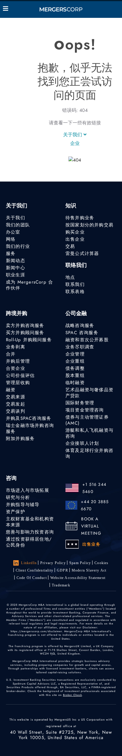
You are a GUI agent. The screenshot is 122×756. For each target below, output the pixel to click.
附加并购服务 (20, 439)
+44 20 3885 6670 (95, 505)
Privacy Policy (53, 563)
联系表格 (75, 292)
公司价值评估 (20, 375)
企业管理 (75, 354)
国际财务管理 (79, 403)
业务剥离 (15, 347)
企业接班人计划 (82, 443)
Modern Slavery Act (89, 570)
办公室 (13, 232)
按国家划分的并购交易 (89, 225)
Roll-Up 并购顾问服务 (29, 340)
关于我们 (73, 134)
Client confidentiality (34, 570)
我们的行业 (18, 246)
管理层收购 (18, 383)
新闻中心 (15, 268)
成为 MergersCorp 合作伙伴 (29, 285)
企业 (75, 143)
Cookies (101, 563)
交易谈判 (15, 411)
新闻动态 (15, 261)
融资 (10, 390)
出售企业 (75, 239)
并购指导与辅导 (22, 505)
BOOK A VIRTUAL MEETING (91, 526)
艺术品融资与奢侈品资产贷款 (89, 393)
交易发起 (15, 404)
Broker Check (72, 695)
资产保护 (15, 512)
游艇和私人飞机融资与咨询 (89, 433)
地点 (70, 277)
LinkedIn (29, 563)
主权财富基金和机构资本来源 (30, 522)
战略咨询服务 (79, 325)
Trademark (61, 585)
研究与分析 (18, 497)
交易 (70, 246)
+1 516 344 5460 (94, 487)
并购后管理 (18, 361)
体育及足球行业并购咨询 (89, 453)
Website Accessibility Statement (77, 578)
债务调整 (75, 368)
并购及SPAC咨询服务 (28, 418)
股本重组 (75, 375)
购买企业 (75, 232)
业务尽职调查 (79, 347)
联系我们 (75, 284)
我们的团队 (18, 225)
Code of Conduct (32, 578)
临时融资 (75, 383)
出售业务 (91, 544)
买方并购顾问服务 (25, 333)
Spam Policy (80, 563)
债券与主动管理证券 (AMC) (87, 420)
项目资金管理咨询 (84, 410)
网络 (10, 239)
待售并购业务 (79, 218)
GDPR (62, 570)
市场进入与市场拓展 (27, 490)
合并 (10, 354)
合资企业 (15, 368)
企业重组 (75, 361)
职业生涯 (15, 275)
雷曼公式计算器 (82, 253)
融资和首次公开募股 (87, 340)
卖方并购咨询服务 (25, 325)
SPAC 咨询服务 (81, 333)
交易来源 (15, 397)
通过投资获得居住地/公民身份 (29, 542)
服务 (10, 253)
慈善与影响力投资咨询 (30, 532)
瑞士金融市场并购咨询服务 (30, 428)
